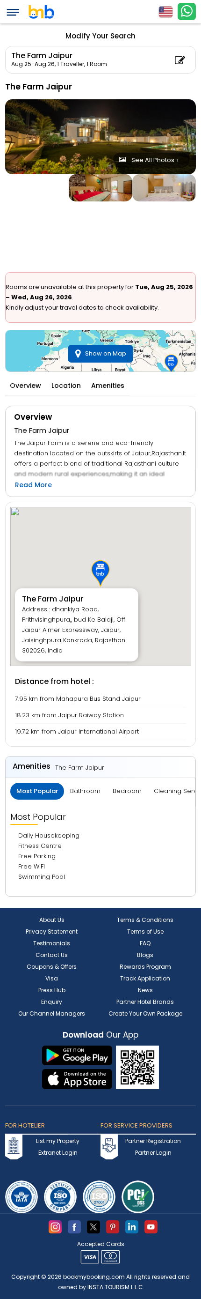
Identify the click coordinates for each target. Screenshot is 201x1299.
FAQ (145, 943)
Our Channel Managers (51, 1013)
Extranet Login (58, 1153)
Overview (25, 385)
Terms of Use (145, 931)
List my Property (57, 1141)
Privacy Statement (52, 931)
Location (66, 385)
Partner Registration (153, 1141)
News (145, 990)
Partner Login (153, 1153)
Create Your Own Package (145, 1013)
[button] (100, 573)
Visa (51, 978)
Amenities (107, 385)
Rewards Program (145, 967)
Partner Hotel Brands (145, 1002)
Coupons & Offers (52, 967)
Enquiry (51, 1002)
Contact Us (52, 955)
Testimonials (51, 943)
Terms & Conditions (145, 920)
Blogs (145, 955)
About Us (52, 920)
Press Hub (51, 990)
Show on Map (105, 353)
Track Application (145, 978)
